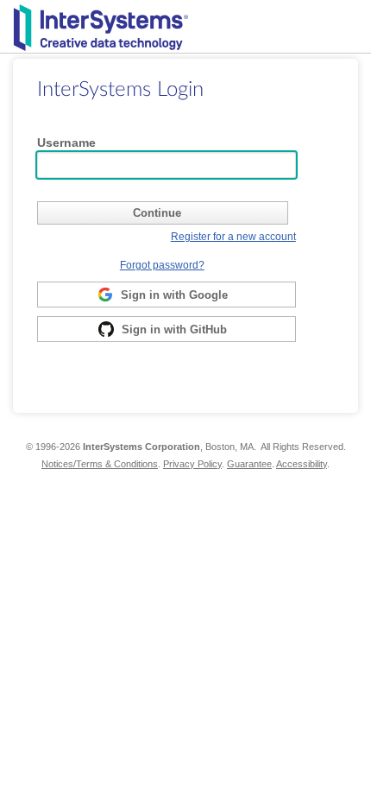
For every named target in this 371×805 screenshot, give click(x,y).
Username (66, 142)
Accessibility (301, 464)
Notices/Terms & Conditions (99, 464)
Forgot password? (162, 264)
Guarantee (249, 464)
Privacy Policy (192, 464)
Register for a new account (233, 236)
